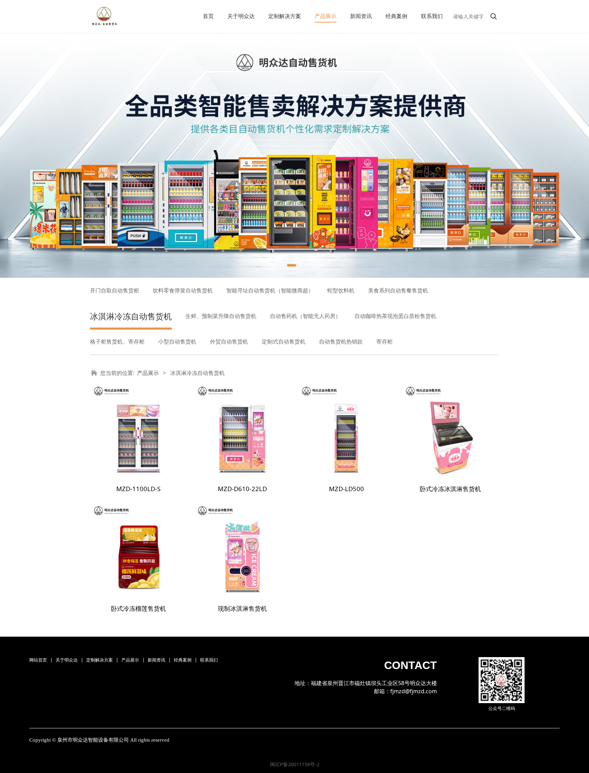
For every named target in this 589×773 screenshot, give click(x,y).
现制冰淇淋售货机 (242, 608)
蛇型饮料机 (340, 290)
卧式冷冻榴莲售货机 (138, 608)
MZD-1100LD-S (138, 488)
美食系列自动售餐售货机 (398, 290)
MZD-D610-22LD (242, 488)
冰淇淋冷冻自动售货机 (131, 316)
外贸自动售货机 (229, 341)
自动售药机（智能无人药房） (305, 316)
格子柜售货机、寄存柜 (117, 341)
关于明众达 (241, 16)
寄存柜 (384, 341)
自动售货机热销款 (341, 341)
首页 (208, 16)
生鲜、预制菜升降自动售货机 (220, 316)
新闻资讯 (361, 16)
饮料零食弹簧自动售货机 (183, 290)
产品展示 (325, 16)
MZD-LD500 (346, 488)
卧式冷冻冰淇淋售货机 (450, 488)
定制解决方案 (284, 16)
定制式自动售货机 (283, 341)
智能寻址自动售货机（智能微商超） (270, 290)
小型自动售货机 (177, 341)
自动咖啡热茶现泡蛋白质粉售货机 (395, 316)
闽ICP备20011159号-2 (294, 764)
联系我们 (432, 16)
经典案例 (396, 16)
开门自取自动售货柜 (114, 290)
